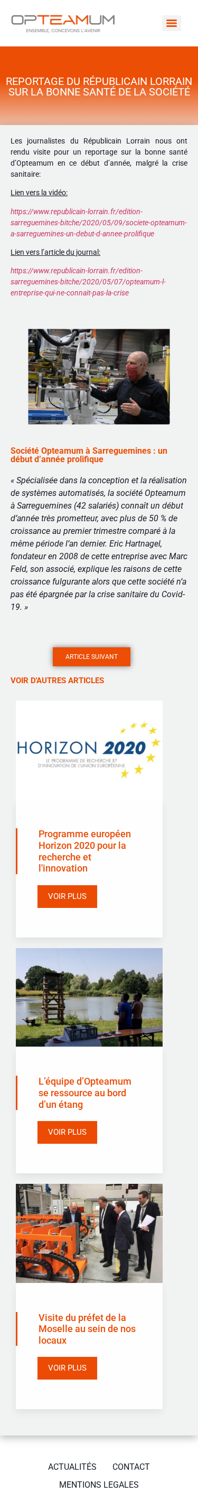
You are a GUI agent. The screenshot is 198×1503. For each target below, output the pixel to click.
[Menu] (171, 23)
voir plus (67, 896)
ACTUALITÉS (72, 1467)
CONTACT (131, 1467)
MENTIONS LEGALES (99, 1485)
